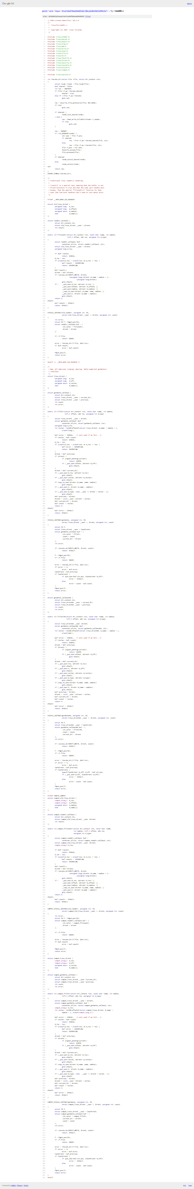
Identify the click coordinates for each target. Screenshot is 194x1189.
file (88, 16)
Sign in (189, 3)
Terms (26, 1185)
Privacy (19, 1185)
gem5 (44, 11)
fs (112, 11)
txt (184, 1185)
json (190, 1185)
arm (51, 11)
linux (57, 11)
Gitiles (13, 1185)
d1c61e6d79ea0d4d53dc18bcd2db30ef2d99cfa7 (84, 11)
